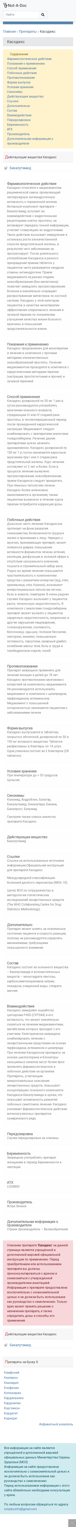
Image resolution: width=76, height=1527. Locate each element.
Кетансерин (12, 1393)
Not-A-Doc (17, 5)
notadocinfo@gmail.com (20, 1509)
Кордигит (11, 1413)
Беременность (17, 125)
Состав (12, 110)
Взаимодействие (19, 115)
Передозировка (18, 120)
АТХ (9, 129)
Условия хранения (20, 87)
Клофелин (11, 1388)
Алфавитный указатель (56, 1424)
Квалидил (11, 1383)
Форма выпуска (18, 82)
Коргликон (12, 1408)
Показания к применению (26, 63)
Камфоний (11, 1372)
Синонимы (15, 92)
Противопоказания (21, 78)
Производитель (18, 134)
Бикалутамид (20, 168)
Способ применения (21, 68)
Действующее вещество (25, 96)
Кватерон (11, 1378)
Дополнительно (18, 106)
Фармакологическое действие (29, 59)
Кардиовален (14, 1398)
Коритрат (10, 1418)
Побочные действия (22, 73)
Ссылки (12, 101)
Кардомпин (12, 1403)
